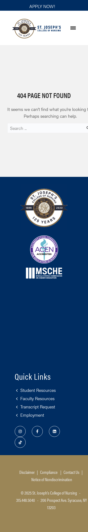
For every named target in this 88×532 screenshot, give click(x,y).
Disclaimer (27, 472)
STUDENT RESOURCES (38, 15)
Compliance (48, 472)
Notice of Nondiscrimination (51, 479)
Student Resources (38, 390)
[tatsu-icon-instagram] (21, 431)
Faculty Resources (37, 398)
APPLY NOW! (42, 6)
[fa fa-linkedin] (55, 431)
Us (71, 472)
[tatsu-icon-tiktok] (20, 442)
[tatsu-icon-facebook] (38, 431)
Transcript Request (37, 407)
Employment (32, 415)
